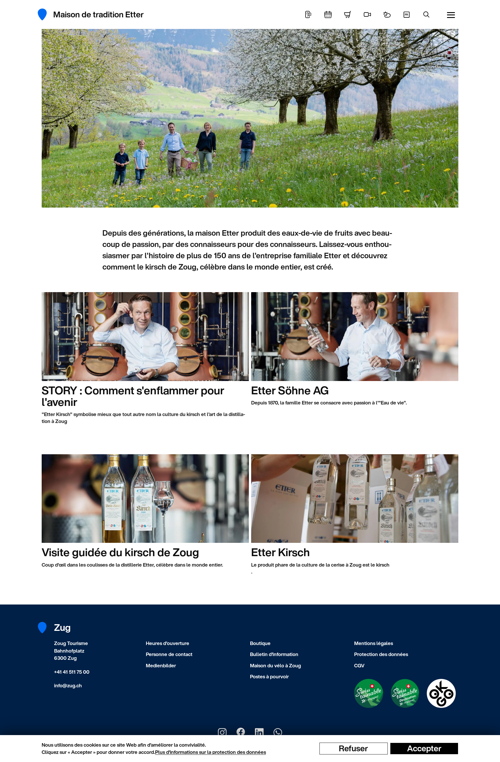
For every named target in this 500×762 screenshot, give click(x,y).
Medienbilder (161, 665)
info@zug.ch (68, 685)
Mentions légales (373, 643)
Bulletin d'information (274, 654)
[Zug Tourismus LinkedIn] (259, 732)
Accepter (424, 748)
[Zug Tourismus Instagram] (222, 732)
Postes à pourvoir (269, 676)
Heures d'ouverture (167, 643)
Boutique (260, 643)
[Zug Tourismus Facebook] (240, 732)
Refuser (353, 748)
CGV (359, 665)
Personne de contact (169, 654)
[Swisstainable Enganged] (368, 693)
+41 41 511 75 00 (71, 671)
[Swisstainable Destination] (405, 693)
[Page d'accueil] (45, 14)
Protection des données (381, 654)
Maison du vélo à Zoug (275, 665)
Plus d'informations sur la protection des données (210, 752)
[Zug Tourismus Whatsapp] (277, 732)
